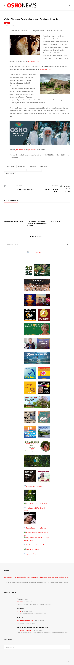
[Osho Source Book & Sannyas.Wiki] (44, 320)
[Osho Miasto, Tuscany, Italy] (37, 276)
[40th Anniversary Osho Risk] (33, 486)
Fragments (20, 608)
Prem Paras (10, 173)
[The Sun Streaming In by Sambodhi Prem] (37, 305)
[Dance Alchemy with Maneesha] (37, 335)
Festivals (21, 166)
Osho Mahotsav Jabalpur (15, 170)
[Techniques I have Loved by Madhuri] (37, 349)
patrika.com (32, 149)
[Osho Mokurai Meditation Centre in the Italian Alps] (44, 437)
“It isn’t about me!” (23, 599)
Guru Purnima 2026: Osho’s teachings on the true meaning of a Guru (37, 223)
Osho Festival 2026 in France (13, 221)
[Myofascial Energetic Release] (44, 422)
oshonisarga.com (45, 69)
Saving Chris (21, 618)
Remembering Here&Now (25, 620)
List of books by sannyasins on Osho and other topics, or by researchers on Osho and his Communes (36, 577)
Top (69, 661)
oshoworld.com (33, 61)
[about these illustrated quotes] (30, 554)
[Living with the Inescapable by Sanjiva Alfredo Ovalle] (37, 540)
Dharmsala (10, 166)
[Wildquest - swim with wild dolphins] (30, 378)
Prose (19, 611)
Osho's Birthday (34, 170)
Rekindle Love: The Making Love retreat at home (32, 627)
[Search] (69, 5)
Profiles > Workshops (24, 630)
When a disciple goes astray (25, 189)
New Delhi (43, 166)
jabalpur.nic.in (20, 149)
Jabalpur (32, 166)
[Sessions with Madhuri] (32, 549)
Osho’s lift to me (55, 221)
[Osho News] (22, 5)
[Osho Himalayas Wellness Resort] (35, 545)
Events (7, 23)
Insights (20, 601)
